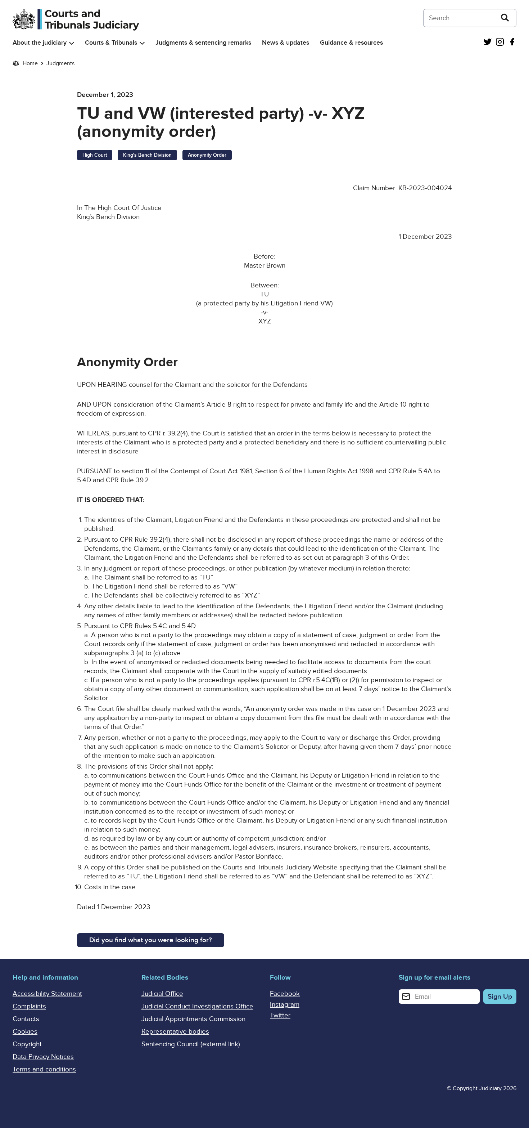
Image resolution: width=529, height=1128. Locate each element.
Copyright (27, 1044)
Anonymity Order (207, 155)
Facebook (285, 994)
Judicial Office (162, 994)
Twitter (280, 1015)
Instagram (284, 1005)
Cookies (25, 1032)
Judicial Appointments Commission (193, 1019)
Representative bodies (175, 1032)
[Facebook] (512, 42)
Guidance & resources (351, 42)
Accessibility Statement (47, 994)
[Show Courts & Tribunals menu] (142, 43)
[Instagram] (500, 42)
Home (30, 63)
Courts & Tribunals (111, 42)
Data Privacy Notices (43, 1057)
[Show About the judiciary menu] (71, 43)
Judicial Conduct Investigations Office (197, 1006)
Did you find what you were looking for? (150, 940)
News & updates (285, 42)
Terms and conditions (44, 1069)
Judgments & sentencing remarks (203, 42)
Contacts (26, 1019)
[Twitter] (487, 42)
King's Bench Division (147, 155)
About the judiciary (40, 42)
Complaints (29, 1006)
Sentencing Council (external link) (190, 1044)
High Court (94, 155)
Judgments (60, 63)
